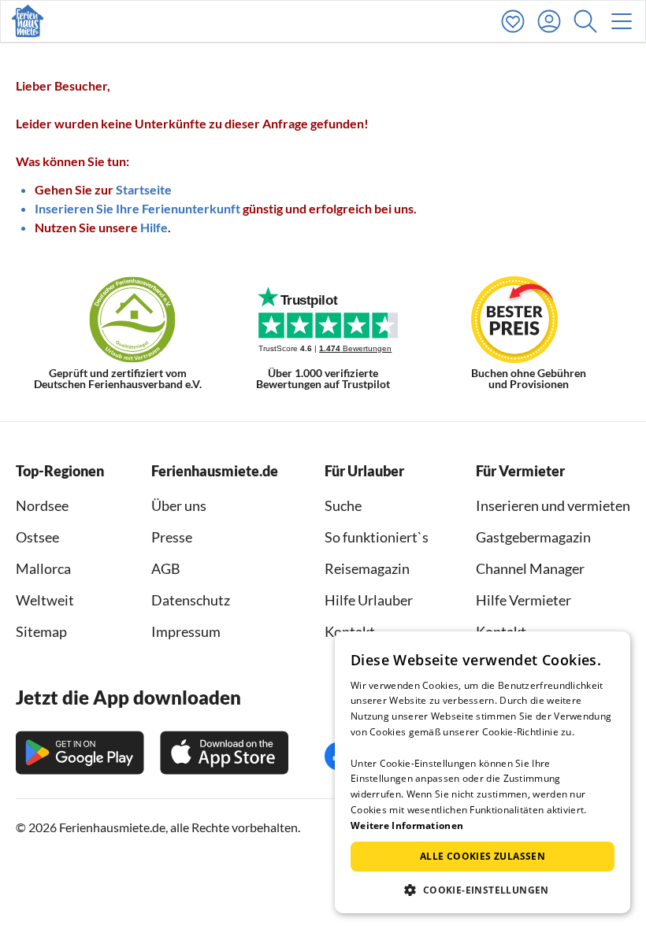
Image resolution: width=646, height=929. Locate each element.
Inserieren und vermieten (553, 505)
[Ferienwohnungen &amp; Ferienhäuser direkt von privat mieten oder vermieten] (27, 21)
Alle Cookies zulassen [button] (482, 856)
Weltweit (45, 600)
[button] (589, 21)
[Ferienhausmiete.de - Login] (553, 21)
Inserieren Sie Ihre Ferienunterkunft (137, 208)
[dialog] (482, 772)
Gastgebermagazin (533, 537)
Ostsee (37, 537)
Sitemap (41, 631)
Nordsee (42, 505)
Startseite (144, 189)
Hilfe (154, 227)
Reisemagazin (367, 568)
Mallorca (43, 568)
